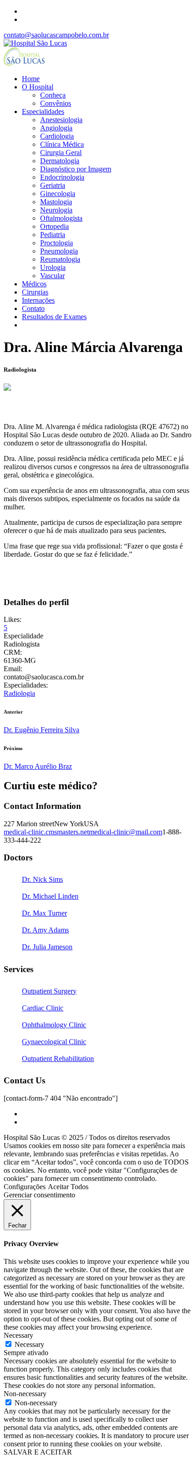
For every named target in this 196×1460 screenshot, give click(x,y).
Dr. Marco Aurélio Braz (38, 766)
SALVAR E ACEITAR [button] (38, 1452)
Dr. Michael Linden (50, 896)
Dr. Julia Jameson (47, 947)
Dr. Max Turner (44, 913)
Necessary (29, 1344)
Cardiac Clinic (42, 1008)
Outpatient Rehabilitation (58, 1058)
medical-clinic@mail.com (125, 832)
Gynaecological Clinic (54, 1042)
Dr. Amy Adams (45, 930)
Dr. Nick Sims (42, 879)
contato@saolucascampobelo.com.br (56, 35)
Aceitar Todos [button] (68, 1187)
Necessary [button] (18, 1335)
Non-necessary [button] (25, 1394)
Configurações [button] (25, 1187)
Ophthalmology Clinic (54, 1025)
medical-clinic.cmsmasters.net (46, 832)
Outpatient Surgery (49, 991)
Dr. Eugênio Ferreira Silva (41, 730)
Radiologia (19, 693)
